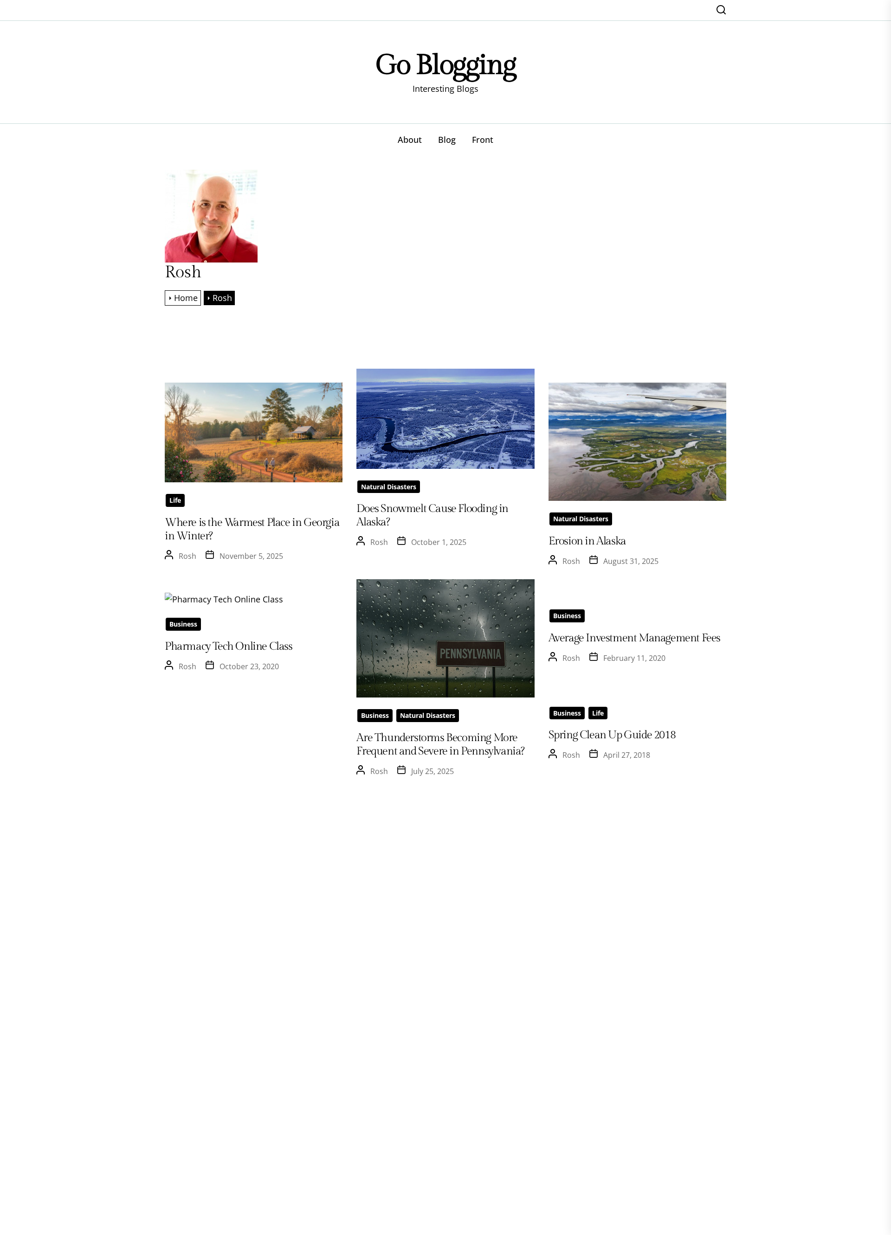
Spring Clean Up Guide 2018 (612, 735)
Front (482, 139)
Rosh (187, 556)
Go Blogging (445, 65)
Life (175, 500)
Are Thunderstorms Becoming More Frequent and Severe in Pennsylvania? (440, 744)
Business (375, 715)
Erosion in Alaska (587, 541)
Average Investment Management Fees (634, 638)
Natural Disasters (388, 486)
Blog (447, 139)
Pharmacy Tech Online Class (228, 646)
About (410, 139)
